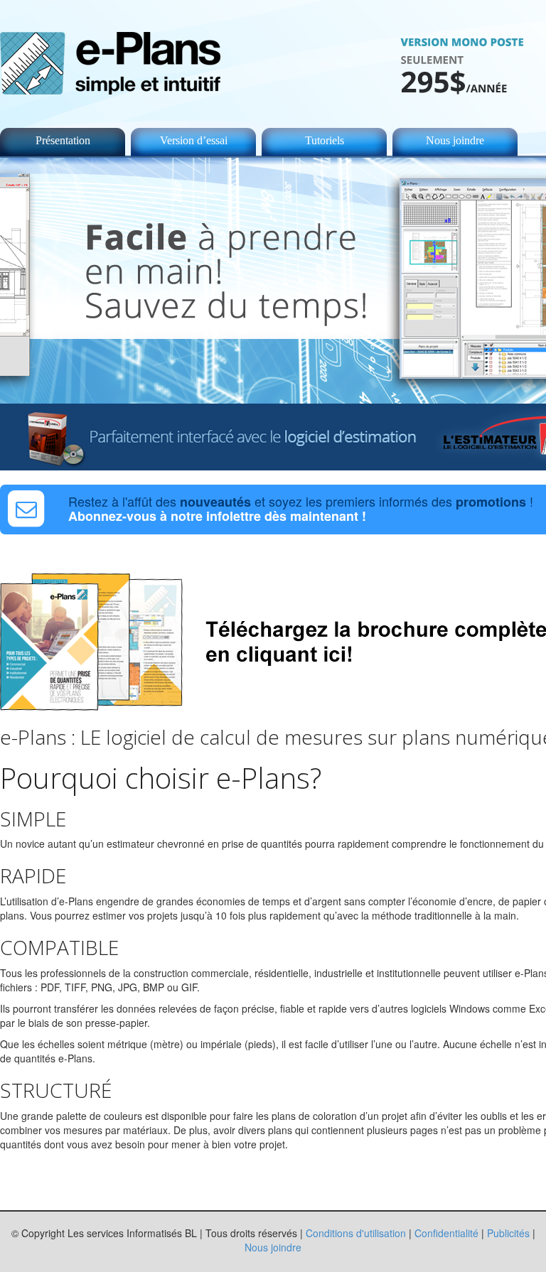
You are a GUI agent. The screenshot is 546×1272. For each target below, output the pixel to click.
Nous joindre (455, 140)
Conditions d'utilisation (356, 1233)
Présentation (63, 140)
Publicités (508, 1233)
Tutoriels (324, 140)
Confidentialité (446, 1233)
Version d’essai (194, 140)
